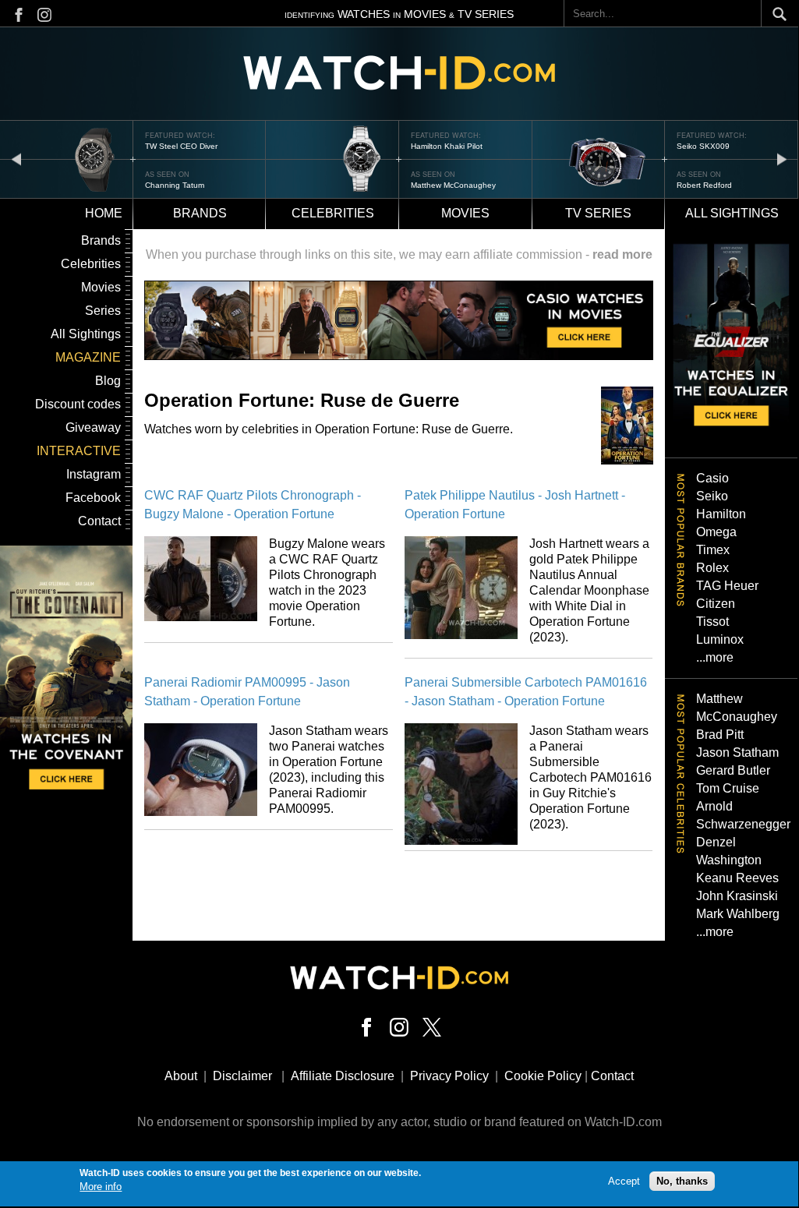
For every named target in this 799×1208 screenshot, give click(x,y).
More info (101, 1186)
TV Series (598, 213)
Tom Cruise (727, 788)
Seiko (712, 496)
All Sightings (86, 334)
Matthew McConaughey (453, 185)
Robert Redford (704, 185)
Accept (624, 1181)
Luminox (720, 639)
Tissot (712, 621)
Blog (108, 380)
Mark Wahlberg (738, 913)
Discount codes (78, 404)
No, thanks (682, 1181)
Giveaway (93, 427)
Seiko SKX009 (703, 146)
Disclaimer (242, 1076)
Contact (99, 521)
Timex (713, 549)
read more (622, 254)
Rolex (712, 567)
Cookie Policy (543, 1076)
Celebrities (333, 213)
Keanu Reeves (737, 878)
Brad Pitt (720, 734)
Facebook (93, 497)
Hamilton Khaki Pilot (447, 146)
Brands (200, 213)
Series (103, 310)
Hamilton (721, 514)
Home (103, 213)
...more (715, 657)
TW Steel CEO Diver (181, 146)
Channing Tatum (174, 185)
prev (16, 158)
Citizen (715, 603)
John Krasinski (737, 895)
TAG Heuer (727, 585)
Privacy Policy (449, 1076)
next (782, 158)
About (180, 1076)
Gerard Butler (733, 770)
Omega (716, 532)
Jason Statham (737, 752)
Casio (712, 478)
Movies (465, 213)
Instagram (93, 474)
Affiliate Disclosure (342, 1076)
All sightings (732, 213)
